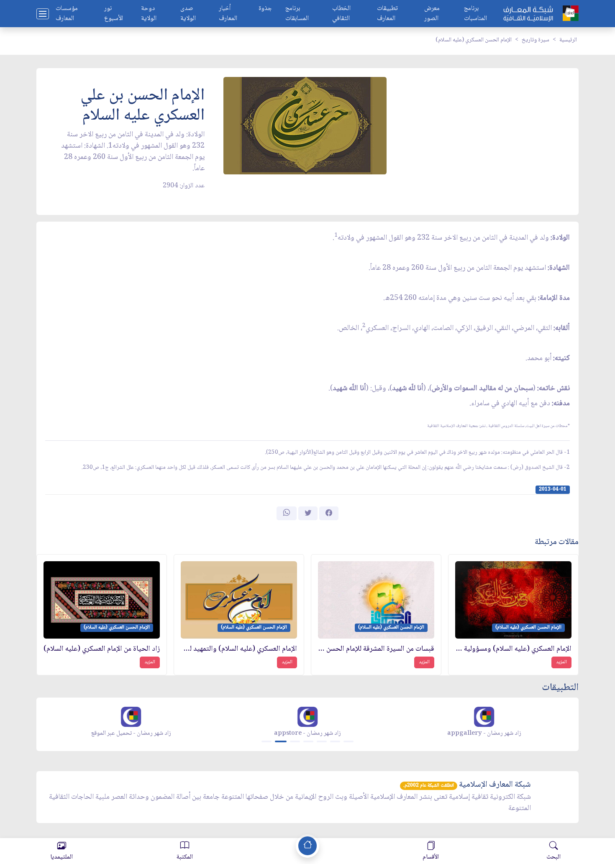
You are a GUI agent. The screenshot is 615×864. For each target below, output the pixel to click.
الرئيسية (568, 40)
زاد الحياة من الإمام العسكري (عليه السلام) (102, 649)
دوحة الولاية (148, 14)
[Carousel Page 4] (308, 741)
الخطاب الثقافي (341, 14)
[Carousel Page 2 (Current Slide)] (281, 741)
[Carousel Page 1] (266, 741)
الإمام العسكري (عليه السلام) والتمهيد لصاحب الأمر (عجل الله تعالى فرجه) (239, 649)
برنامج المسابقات (297, 14)
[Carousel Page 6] (335, 741)
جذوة (265, 9)
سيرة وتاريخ (535, 40)
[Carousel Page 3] (295, 741)
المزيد (561, 662)
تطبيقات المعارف (387, 14)
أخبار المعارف (228, 14)
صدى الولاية (188, 14)
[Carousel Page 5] (322, 741)
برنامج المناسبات (475, 14)
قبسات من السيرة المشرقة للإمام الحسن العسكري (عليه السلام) (376, 649)
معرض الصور (432, 14)
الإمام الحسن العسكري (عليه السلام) (474, 40)
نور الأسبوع (113, 14)
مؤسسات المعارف (67, 14)
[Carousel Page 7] (348, 741)
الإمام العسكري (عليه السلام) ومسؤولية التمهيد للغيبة (513, 649)
